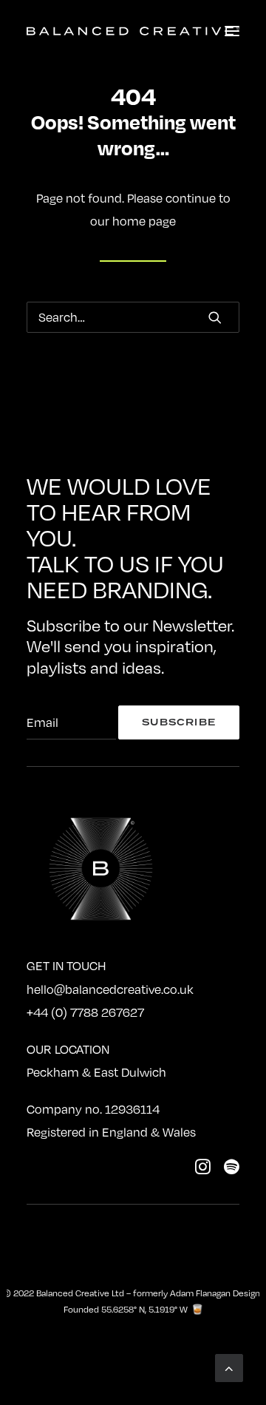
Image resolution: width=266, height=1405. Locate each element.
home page (144, 221)
